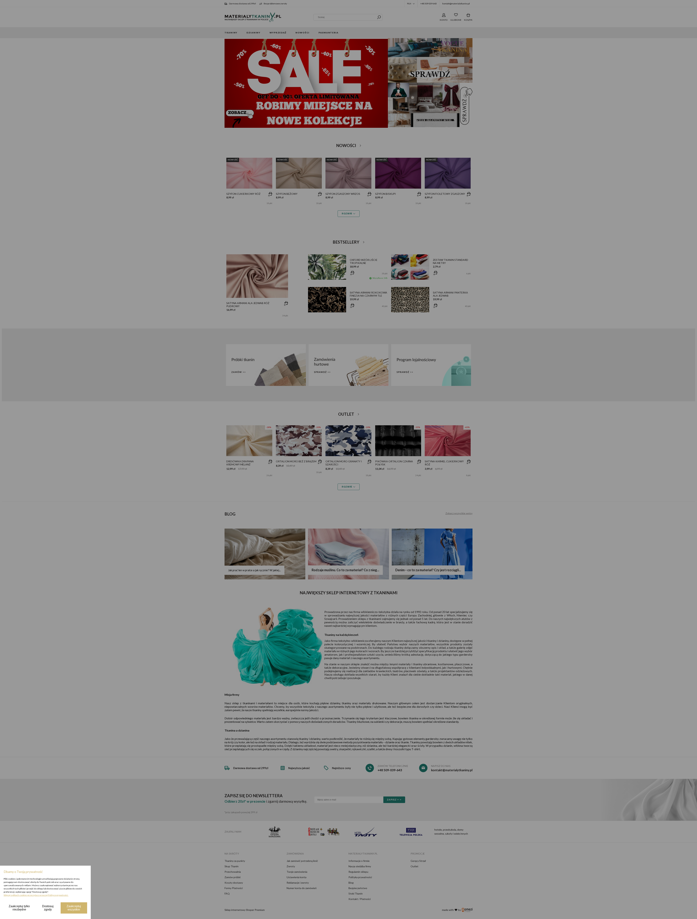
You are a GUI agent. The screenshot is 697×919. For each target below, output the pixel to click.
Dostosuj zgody (48, 908)
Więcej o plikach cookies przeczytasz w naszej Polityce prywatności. (36, 895)
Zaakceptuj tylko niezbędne (19, 908)
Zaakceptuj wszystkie (74, 908)
